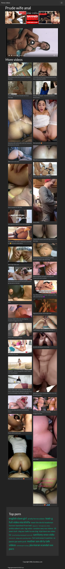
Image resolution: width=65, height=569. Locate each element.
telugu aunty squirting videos (23, 538)
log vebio (28, 528)
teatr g (49, 518)
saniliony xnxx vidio (43, 534)
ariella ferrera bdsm (36, 518)
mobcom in (12, 538)
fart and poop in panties (42, 538)
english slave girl (18, 518)
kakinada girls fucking (23, 545)
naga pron (35, 526)
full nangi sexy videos (44, 526)
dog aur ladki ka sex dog (28, 531)
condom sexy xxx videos (43, 528)
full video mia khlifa (19, 522)
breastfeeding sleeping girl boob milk (22, 535)
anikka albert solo (16, 528)
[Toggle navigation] (61, 2)
